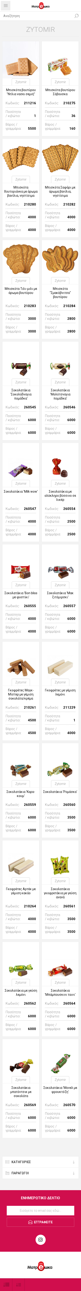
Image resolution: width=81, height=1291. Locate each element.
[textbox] (36, 15)
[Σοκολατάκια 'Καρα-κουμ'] (20, 761)
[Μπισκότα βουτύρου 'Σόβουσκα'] (60, 59)
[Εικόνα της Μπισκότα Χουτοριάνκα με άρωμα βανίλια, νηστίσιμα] (20, 157)
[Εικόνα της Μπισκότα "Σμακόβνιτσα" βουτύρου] (60, 258)
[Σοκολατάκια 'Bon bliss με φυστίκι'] (20, 562)
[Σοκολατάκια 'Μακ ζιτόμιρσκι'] (60, 562)
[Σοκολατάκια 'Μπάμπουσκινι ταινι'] (60, 960)
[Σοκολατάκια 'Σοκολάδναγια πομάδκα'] (20, 360)
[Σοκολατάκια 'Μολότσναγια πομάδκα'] (60, 360)
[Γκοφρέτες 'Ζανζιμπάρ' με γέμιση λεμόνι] (60, 660)
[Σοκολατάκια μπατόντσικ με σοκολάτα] (20, 1057)
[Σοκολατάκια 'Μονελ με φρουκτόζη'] (60, 1057)
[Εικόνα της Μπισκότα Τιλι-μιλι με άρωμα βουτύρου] (20, 258)
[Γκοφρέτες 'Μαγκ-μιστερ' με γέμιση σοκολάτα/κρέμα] (20, 660)
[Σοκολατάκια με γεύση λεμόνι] (20, 960)
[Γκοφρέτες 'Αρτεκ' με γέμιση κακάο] (20, 858)
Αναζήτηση (76, 15)
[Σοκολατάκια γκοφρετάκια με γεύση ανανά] (60, 858)
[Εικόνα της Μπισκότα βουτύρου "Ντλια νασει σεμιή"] (20, 59)
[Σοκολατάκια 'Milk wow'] (20, 461)
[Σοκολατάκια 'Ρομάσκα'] (60, 761)
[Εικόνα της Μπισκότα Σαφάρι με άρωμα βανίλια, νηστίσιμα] (60, 157)
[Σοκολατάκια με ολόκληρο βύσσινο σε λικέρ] (60, 461)
